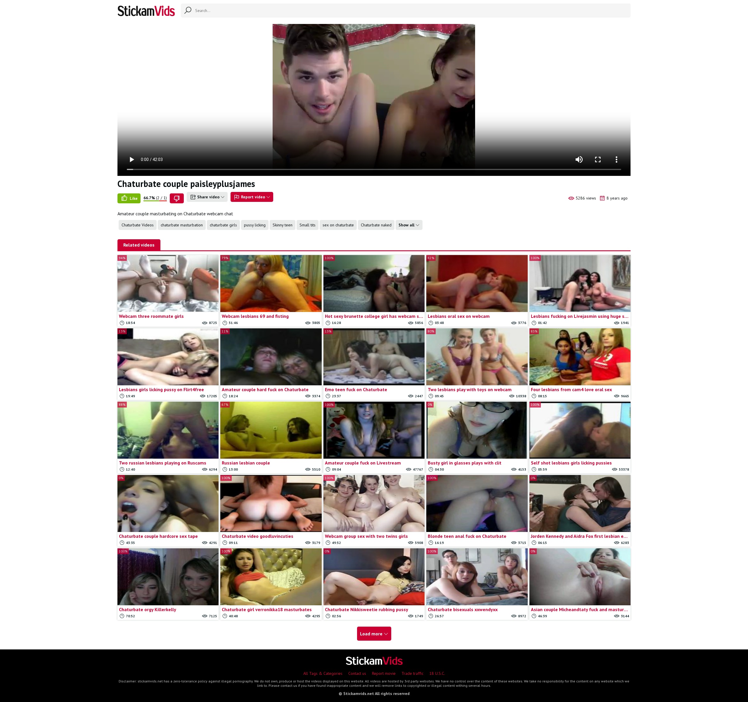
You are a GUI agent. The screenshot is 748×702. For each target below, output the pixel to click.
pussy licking (255, 225)
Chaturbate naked (376, 225)
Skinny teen (282, 225)
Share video (208, 197)
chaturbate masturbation (182, 225)
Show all (407, 225)
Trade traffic (412, 673)
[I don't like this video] (177, 198)
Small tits (307, 225)
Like (133, 198)
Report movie (384, 673)
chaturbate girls (223, 225)
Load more (372, 634)
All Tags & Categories (322, 673)
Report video (253, 197)
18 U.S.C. (437, 673)
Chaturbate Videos (138, 225)
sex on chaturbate (338, 225)
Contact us (357, 673)
